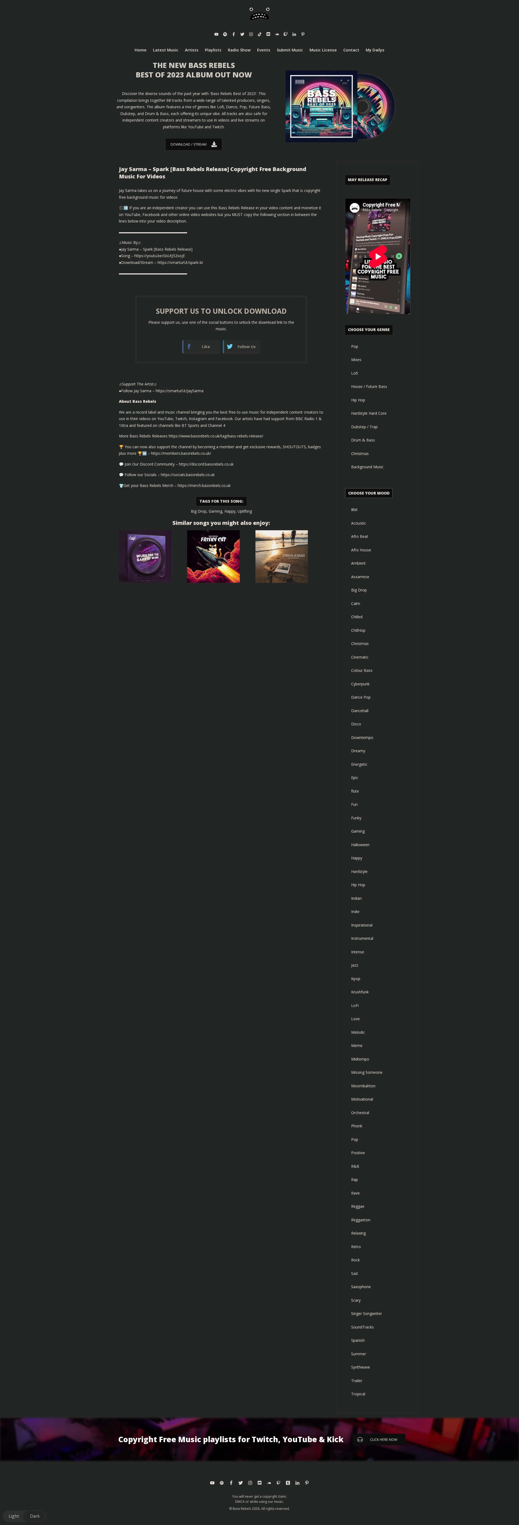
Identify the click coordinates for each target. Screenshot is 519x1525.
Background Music (367, 466)
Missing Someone (366, 1072)
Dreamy (358, 750)
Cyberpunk (360, 683)
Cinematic (359, 657)
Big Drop (199, 511)
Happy (229, 511)
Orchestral (360, 1112)
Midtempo (360, 1059)
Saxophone (361, 1286)
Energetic (359, 764)
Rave (355, 1193)
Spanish (358, 1340)
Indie (355, 911)
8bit (354, 509)
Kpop (355, 978)
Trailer (356, 1380)
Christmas (360, 453)
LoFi (355, 1005)
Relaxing (358, 1233)
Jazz (354, 965)
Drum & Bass (363, 440)
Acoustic (358, 523)
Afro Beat (359, 536)
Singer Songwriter (366, 1313)
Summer (358, 1353)
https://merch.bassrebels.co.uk (204, 485)
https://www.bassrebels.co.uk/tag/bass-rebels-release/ (216, 435)
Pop (354, 346)
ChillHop (358, 630)
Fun (354, 804)
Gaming (215, 511)
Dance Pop (361, 697)
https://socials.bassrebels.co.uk (188, 474)
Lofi (354, 373)
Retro (356, 1246)
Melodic (358, 1032)
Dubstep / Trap (364, 426)
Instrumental (362, 938)
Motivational (362, 1099)
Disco (356, 723)
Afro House (361, 549)
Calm (355, 603)
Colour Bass (361, 670)
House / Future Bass (369, 386)
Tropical (358, 1393)
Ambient (358, 563)
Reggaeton (360, 1219)
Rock (355, 1259)
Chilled (356, 616)
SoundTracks (362, 1327)
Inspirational (361, 925)
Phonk (356, 1125)
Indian (356, 898)
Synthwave (360, 1367)
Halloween (360, 844)
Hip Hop (358, 399)
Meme (356, 1045)
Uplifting (245, 511)
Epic (354, 777)
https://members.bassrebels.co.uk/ (181, 453)
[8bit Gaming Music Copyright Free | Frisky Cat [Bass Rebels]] (213, 556)
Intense (357, 951)
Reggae (357, 1206)
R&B (355, 1166)
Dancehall (359, 710)
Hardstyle (359, 871)
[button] (24, 1516)
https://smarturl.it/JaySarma (180, 390)
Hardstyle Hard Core (369, 413)
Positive (358, 1152)
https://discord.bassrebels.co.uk (206, 464)
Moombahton (363, 1085)
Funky (356, 817)
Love (355, 1018)
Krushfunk (360, 991)
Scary (356, 1300)
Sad (354, 1273)
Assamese (360, 576)
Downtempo (362, 737)
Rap (354, 1179)
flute (355, 791)
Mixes (356, 359)
